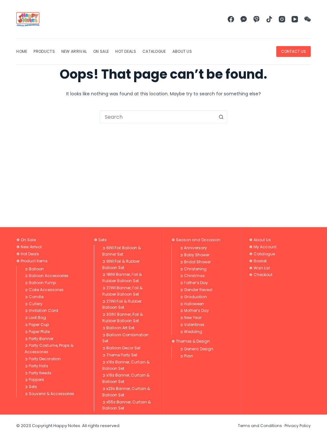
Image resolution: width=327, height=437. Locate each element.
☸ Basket (258, 261)
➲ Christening (193, 269)
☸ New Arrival (29, 247)
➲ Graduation (193, 296)
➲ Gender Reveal (196, 289)
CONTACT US (293, 51)
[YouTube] (295, 19)
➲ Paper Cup (37, 324)
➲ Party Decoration (43, 359)
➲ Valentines (192, 324)
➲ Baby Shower (194, 255)
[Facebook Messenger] (243, 19)
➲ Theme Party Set (119, 355)
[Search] (270, 51)
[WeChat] (307, 19)
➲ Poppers (34, 379)
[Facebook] (231, 19)
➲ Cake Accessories (44, 289)
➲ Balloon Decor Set (121, 348)
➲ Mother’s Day (194, 310)
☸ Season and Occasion (195, 239)
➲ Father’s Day (194, 282)
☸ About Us (260, 239)
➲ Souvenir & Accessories (49, 393)
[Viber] (256, 19)
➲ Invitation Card (41, 310)
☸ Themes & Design (190, 341)
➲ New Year (191, 317)
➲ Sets (31, 386)
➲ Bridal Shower (195, 262)
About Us (182, 51)
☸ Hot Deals (27, 254)
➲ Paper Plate (37, 331)
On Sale (101, 51)
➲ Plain (186, 356)
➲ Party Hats (36, 366)
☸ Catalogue (262, 254)
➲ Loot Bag (35, 317)
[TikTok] (269, 19)
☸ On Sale (26, 239)
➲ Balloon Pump (40, 282)
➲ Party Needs (38, 373)
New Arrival (74, 51)
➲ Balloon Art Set (118, 327)
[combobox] (157, 116)
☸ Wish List (259, 268)
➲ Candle (34, 296)
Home (21, 51)
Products (44, 51)
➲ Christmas (192, 275)
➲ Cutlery (33, 303)
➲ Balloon (34, 269)
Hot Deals (125, 51)
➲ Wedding (191, 331)
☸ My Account (263, 247)
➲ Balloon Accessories (46, 275)
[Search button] (221, 117)
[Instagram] (282, 19)
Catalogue (154, 51)
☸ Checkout (260, 274)
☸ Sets (100, 239)
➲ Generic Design (196, 349)
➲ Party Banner (39, 338)
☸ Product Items (32, 261)
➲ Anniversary (193, 247)
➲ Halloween (192, 303)
